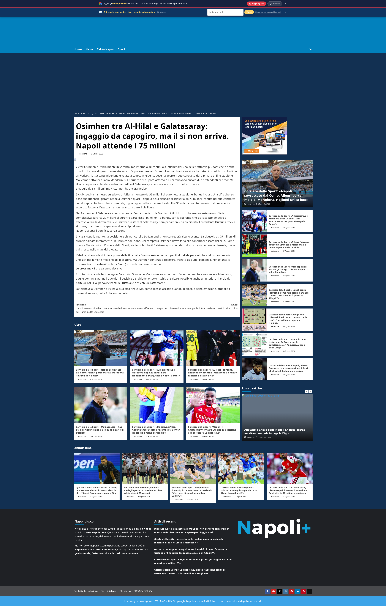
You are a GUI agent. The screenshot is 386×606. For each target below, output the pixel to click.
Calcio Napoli (105, 49)
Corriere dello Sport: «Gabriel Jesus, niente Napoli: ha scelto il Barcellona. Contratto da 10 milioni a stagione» (288, 490)
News (89, 49)
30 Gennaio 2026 (243, 437)
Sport (121, 49)
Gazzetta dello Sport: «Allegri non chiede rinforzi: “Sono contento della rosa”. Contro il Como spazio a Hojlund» (288, 318)
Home (78, 49)
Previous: (114, 308)
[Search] (311, 49)
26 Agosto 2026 (208, 436)
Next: (197, 306)
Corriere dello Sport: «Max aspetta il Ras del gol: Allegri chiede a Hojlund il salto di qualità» (100, 429)
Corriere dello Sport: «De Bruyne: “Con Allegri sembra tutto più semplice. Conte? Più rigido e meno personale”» (156, 429)
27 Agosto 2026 (152, 436)
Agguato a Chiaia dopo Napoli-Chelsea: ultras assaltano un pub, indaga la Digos (253, 431)
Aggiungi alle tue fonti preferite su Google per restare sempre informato (145, 3)
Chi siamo (125, 591)
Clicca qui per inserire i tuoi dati (268, 12)
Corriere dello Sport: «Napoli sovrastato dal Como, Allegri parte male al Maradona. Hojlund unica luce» (100, 372)
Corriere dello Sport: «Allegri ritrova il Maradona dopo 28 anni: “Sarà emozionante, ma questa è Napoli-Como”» (156, 372)
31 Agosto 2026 (96, 379)
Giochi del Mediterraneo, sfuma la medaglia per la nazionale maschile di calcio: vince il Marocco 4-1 (143, 490)
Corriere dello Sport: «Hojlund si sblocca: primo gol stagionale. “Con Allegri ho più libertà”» (239, 490)
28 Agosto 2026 (96, 436)
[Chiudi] (285, 3)
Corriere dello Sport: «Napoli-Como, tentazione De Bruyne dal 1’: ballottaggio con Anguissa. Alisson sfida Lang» (287, 343)
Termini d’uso (109, 591)
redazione (83, 154)
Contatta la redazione (86, 591)
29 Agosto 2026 (208, 379)
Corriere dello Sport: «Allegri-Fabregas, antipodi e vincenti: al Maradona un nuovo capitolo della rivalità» (212, 372)
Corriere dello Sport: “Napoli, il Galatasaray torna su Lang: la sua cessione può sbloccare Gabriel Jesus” (212, 429)
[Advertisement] (193, 23)
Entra (249, 12)
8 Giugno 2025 (97, 154)
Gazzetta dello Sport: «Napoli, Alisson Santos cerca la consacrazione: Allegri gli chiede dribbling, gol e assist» (288, 368)
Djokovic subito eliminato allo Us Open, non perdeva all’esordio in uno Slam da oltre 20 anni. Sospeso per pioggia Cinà (96, 490)
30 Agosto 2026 (152, 379)
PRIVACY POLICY (143, 591)
